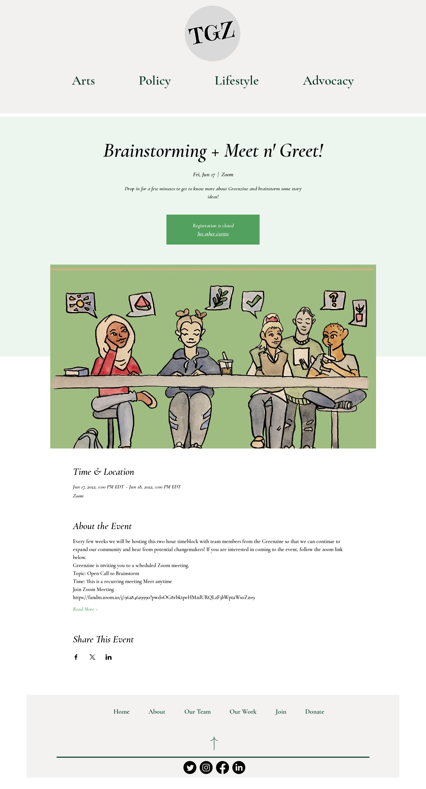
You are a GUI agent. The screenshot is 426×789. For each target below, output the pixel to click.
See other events (213, 233)
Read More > (85, 609)
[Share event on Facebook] (76, 657)
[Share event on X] (92, 657)
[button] (239, 711)
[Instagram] (206, 767)
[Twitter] (189, 767)
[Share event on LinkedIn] (109, 657)
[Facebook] (222, 767)
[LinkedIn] (238, 767)
